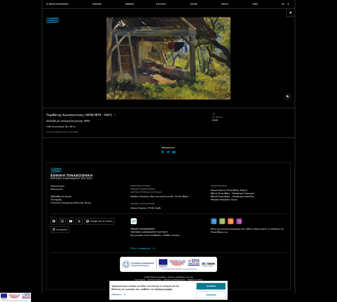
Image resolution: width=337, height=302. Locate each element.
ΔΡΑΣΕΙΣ (193, 4)
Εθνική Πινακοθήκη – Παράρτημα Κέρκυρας (233, 193)
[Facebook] (55, 222)
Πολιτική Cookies (155, 280)
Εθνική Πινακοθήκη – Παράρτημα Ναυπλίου (232, 196)
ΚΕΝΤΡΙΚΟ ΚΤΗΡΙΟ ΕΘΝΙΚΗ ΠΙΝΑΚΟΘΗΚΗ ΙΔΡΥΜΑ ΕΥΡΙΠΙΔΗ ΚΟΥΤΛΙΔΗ (146, 189)
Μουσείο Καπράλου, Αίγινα (224, 199)
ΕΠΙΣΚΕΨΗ (96, 4)
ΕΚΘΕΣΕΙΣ (129, 4)
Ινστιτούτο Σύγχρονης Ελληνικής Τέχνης (71, 203)
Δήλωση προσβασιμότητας (174, 280)
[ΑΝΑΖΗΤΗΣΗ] (288, 4)
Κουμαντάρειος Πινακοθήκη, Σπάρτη (229, 190)
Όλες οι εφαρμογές (141, 248)
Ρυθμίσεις (116, 294)
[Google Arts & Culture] (100, 222)
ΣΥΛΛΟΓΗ (162, 4)
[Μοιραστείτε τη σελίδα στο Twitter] (168, 152)
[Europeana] (61, 230)
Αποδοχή (211, 286)
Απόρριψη (211, 294)
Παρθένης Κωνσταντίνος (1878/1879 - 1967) (79, 115)
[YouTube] (72, 222)
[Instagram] (63, 222)
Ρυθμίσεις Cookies (194, 280)
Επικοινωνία (57, 189)
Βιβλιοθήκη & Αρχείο (61, 196)
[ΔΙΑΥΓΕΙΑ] (208, 264)
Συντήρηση (56, 199)
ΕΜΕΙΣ (255, 4)
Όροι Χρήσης (140, 280)
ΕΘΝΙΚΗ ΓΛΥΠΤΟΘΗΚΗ (143, 203)
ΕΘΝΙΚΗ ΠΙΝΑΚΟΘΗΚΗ (58, 4)
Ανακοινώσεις (58, 186)
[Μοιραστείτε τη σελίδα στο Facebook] (162, 152)
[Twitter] (80, 222)
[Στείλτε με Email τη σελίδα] (174, 152)
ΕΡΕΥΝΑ (225, 4)
